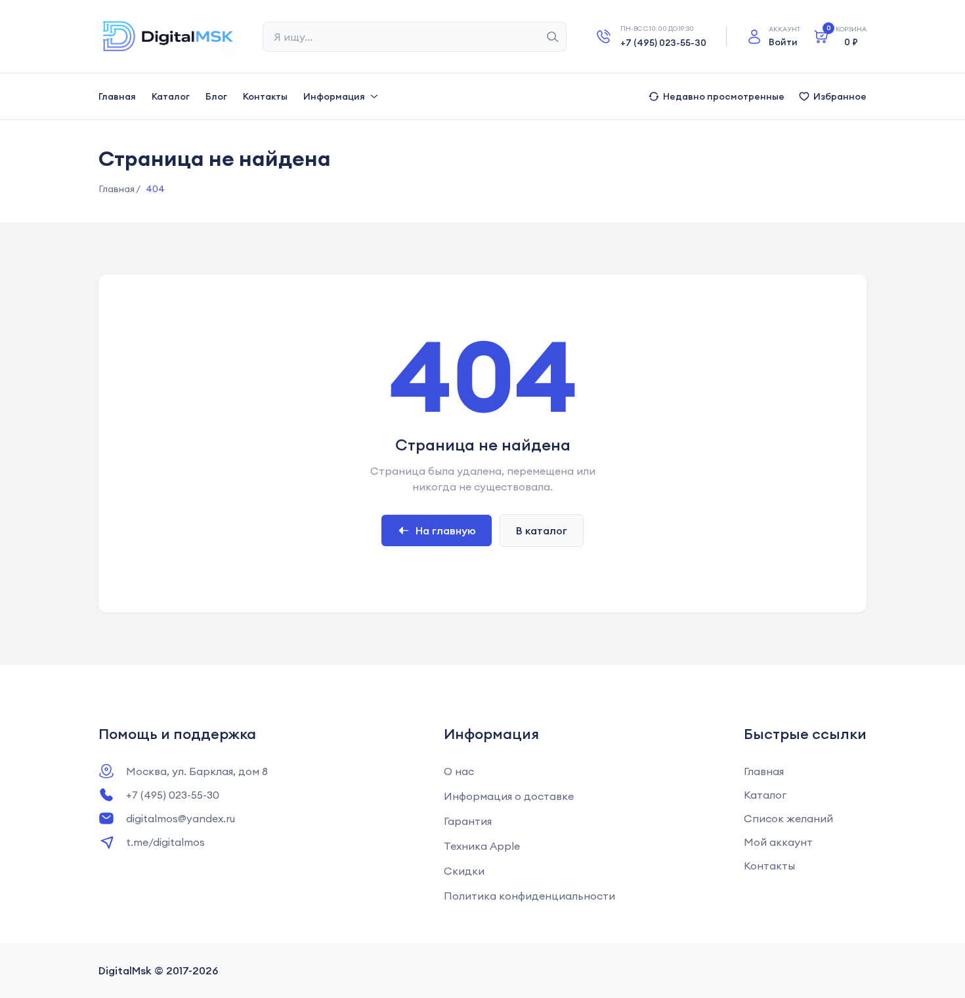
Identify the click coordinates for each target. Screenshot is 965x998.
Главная (117, 96)
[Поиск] (553, 37)
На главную (446, 530)
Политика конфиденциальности (529, 895)
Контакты (265, 96)
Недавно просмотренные (723, 96)
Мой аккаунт (778, 841)
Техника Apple (482, 845)
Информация (334, 96)
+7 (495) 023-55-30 (663, 43)
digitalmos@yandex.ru (180, 818)
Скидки (464, 870)
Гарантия (468, 821)
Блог (216, 96)
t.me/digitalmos (165, 841)
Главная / (119, 189)
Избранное (840, 96)
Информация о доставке (509, 796)
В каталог (541, 530)
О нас (459, 771)
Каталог (171, 96)
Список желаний (788, 818)
